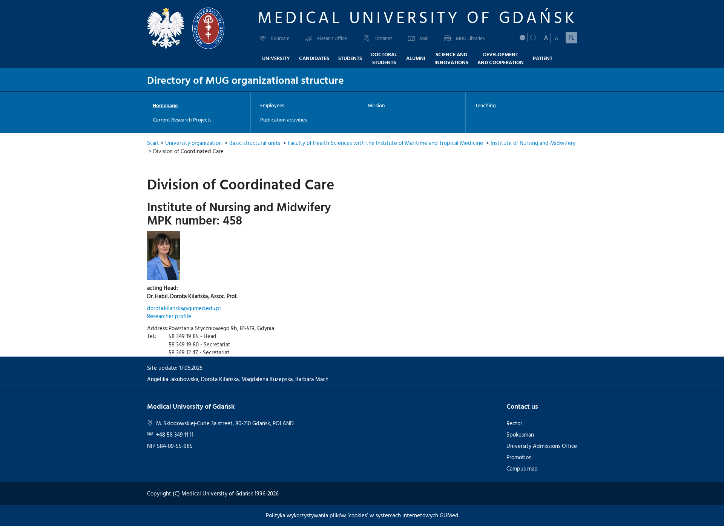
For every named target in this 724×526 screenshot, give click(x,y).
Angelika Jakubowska (172, 379)
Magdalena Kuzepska (267, 379)
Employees (272, 105)
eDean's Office (332, 38)
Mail (424, 38)
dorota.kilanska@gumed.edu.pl (184, 308)
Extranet (383, 38)
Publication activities (283, 119)
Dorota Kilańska (220, 379)
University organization (193, 142)
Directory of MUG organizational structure (245, 80)
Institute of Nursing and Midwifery (533, 142)
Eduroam (280, 38)
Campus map (522, 468)
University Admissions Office (541, 445)
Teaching (485, 105)
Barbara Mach (311, 379)
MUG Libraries (470, 38)
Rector (514, 423)
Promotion (519, 457)
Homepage (165, 105)
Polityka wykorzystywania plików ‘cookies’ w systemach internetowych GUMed (362, 515)
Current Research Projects (182, 119)
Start (153, 142)
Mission (376, 105)
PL (571, 37)
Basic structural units (254, 142)
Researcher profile (169, 316)
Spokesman (520, 434)
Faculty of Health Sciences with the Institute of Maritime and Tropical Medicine (385, 142)
